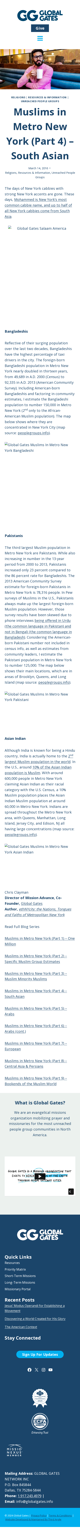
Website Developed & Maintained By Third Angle (33, 1519)
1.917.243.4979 (29, 1495)
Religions (18, 97)
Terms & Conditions (60, 1515)
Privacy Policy (38, 1515)
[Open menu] (40, 41)
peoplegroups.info (33, 433)
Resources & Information (47, 97)
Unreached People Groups (40, 101)
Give (40, 28)
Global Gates (32, 903)
